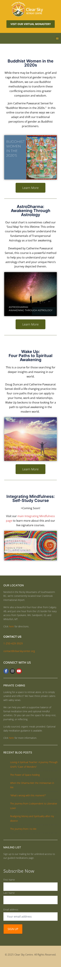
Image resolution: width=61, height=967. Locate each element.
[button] (57, 38)
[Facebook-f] (6, 671)
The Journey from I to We (23, 828)
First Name (9, 879)
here (11, 626)
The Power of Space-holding (25, 774)
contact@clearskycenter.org (19, 651)
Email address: (11, 909)
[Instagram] (12, 671)
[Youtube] (19, 671)
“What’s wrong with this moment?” (28, 795)
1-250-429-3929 (13, 643)
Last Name (9, 892)
